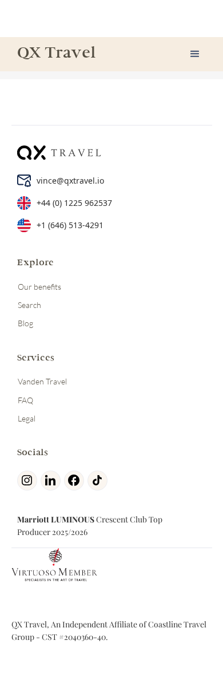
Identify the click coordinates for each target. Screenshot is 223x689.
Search (29, 305)
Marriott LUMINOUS (55, 519)
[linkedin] (52, 481)
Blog (25, 323)
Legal (26, 418)
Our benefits (39, 286)
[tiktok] (99, 481)
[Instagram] (29, 481)
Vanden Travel (42, 381)
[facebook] (75, 481)
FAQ (25, 400)
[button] (195, 54)
